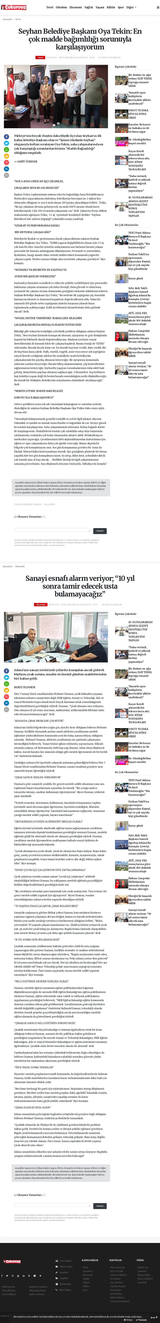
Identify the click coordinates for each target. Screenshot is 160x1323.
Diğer (130, 7)
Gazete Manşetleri (119, 1301)
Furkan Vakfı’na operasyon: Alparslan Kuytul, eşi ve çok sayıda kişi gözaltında (139, 261)
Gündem (61, 7)
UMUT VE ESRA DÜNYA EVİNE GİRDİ (138, 114)
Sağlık (89, 7)
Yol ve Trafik (116, 1271)
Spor (121, 7)
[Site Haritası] (36, 1275)
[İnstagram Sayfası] (14, 1275)
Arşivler (63, 1278)
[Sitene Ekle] (42, 1275)
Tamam (142, 1320)
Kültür (111, 7)
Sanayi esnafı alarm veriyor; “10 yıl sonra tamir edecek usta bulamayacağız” (139, 370)
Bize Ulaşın (65, 1289)
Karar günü (135, 278)
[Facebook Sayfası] (3, 1275)
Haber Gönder (37, 1294)
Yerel (49, 7)
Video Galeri (65, 1266)
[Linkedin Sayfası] (25, 1275)
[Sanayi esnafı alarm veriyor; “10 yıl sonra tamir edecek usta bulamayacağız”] (56, 637)
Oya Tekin (78, 408)
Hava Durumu (117, 1267)
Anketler (142, 1271)
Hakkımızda (8, 1286)
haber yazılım (7, 1319)
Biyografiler (144, 1275)
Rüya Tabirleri (145, 1278)
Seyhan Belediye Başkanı (29, 295)
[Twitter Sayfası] (8, 1275)
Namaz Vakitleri (118, 1275)
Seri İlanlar (116, 1293)
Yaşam (100, 7)
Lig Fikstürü (116, 1282)
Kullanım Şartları (38, 1286)
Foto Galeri (65, 1260)
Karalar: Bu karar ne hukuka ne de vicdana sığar (139, 128)
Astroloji (142, 1282)
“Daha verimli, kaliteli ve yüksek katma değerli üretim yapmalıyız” (139, 183)
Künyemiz (65, 1284)
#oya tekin (49, 504)
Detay (129, 1320)
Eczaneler (115, 1278)
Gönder (100, 531)
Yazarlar (63, 1272)
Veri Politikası (9, 1294)
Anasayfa (8, 19)
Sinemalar (115, 1290)
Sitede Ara (143, 1267)
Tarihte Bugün (118, 1286)
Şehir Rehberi (117, 1297)
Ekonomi (76, 7)
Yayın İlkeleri (8, 1290)
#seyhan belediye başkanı (27, 504)
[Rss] (30, 1275)
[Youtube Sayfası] (19, 1275)
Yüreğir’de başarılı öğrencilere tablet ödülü (140, 352)
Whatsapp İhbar (37, 1290)
